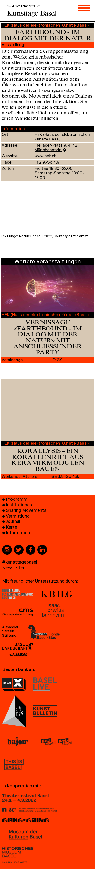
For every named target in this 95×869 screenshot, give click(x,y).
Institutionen (19, 505)
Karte (11, 528)
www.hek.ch (46, 157)
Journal (13, 522)
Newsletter (13, 568)
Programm (16, 500)
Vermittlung (18, 517)
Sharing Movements (26, 511)
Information (18, 533)
